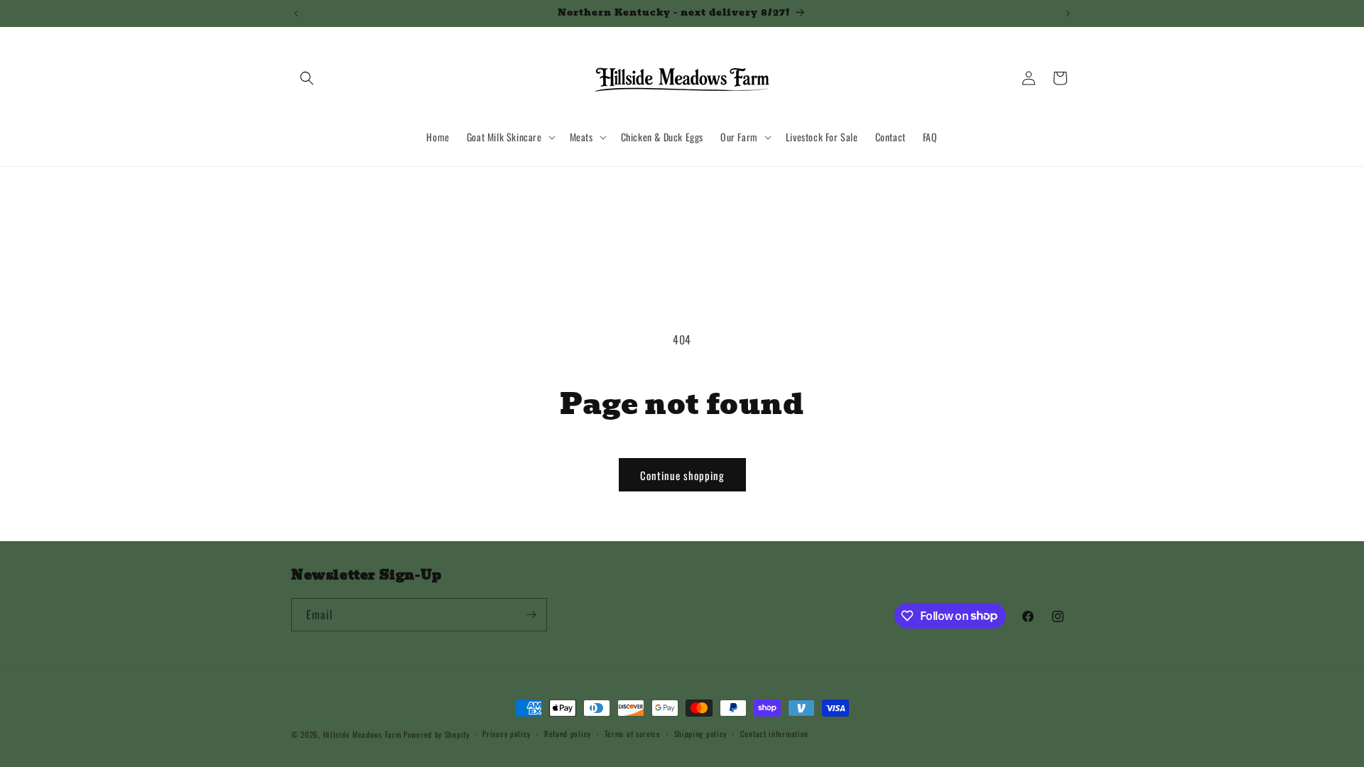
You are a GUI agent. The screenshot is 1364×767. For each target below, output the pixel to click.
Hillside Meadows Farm (362, 734)
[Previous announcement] (296, 13)
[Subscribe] (530, 614)
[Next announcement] (1067, 13)
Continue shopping (682, 475)
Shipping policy (700, 733)
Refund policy (567, 733)
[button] (307, 78)
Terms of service (633, 733)
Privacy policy (506, 733)
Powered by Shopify (437, 734)
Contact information (774, 733)
